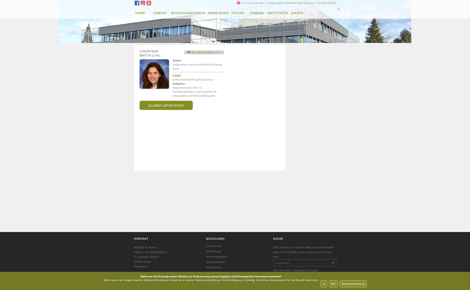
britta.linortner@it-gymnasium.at (193, 79)
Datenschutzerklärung (353, 283)
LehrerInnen (213, 246)
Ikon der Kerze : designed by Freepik (295, 270)
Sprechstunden (215, 262)
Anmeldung (213, 251)
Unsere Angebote (216, 257)
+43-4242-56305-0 (326, 3)
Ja (324, 283)
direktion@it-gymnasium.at (300, 3)
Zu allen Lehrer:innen (166, 105)
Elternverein (213, 267)
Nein (333, 283)
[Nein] (465, 281)
